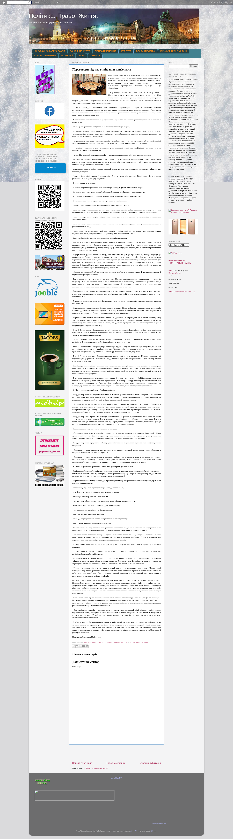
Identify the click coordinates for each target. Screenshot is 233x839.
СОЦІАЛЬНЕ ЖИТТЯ (80, 51)
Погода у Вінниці (188, 291)
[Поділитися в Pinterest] (87, 646)
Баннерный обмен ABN (159, 823)
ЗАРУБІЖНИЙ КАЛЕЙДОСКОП (50, 51)
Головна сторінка (116, 763)
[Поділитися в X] (80, 646)
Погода (171, 270)
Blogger (154, 831)
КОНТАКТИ (95, 55)
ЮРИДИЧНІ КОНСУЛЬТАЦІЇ (173, 51)
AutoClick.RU (116, 778)
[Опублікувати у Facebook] (83, 646)
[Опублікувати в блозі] (77, 646)
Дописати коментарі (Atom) (97, 768)
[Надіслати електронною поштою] (74, 646)
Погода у (174, 273)
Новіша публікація (82, 763)
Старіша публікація (150, 763)
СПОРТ (81, 55)
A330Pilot (134, 831)
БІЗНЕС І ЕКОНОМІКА (105, 51)
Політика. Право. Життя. (63, 15)
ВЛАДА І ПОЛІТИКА (146, 51)
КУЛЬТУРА (126, 51)
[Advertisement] (116, 753)
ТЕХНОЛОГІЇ (67, 55)
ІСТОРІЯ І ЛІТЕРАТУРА (45, 55)
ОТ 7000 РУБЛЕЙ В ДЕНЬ (180, 263)
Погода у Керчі (175, 291)
